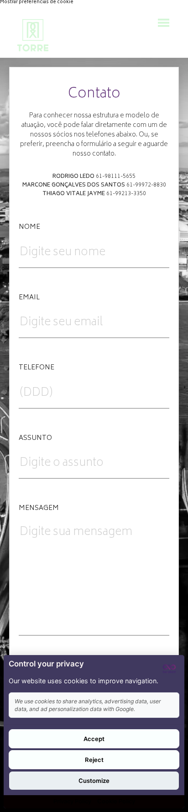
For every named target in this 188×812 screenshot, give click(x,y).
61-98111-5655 (116, 177)
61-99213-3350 (126, 194)
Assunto (35, 438)
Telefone (36, 368)
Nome (29, 227)
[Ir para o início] (32, 35)
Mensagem (39, 508)
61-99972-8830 (146, 185)
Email (29, 298)
